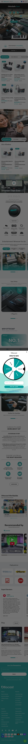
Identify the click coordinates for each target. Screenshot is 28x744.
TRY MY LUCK (14, 387)
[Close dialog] (26, 352)
